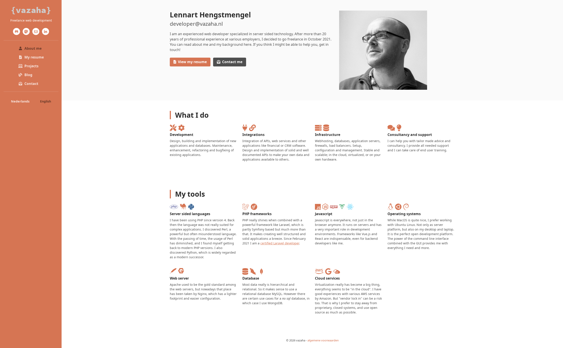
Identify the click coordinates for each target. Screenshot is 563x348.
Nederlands (20, 101)
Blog (28, 74)
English (45, 101)
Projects (31, 66)
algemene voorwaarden (323, 340)
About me (33, 48)
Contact (31, 83)
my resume (192, 61)
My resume (34, 57)
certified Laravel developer (279, 243)
